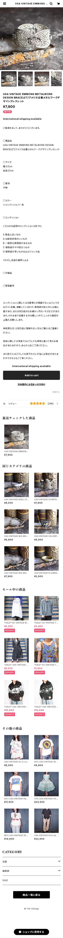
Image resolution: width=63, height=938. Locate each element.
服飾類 (5, 871)
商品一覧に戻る (31, 894)
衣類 (4, 861)
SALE (5, 880)
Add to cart (32, 375)
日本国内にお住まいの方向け (31, 384)
